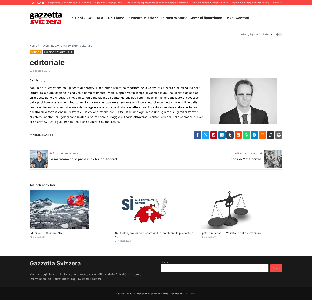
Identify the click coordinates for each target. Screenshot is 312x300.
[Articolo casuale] (271, 34)
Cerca (165, 262)
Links (228, 18)
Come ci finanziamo (206, 18)
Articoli (44, 45)
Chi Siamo (116, 18)
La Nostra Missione (143, 18)
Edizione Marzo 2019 (64, 45)
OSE (91, 18)
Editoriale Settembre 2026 (47, 233)
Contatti (242, 18)
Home (33, 45)
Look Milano (189, 293)
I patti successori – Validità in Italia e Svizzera (231, 233)
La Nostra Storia (174, 18)
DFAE (101, 18)
